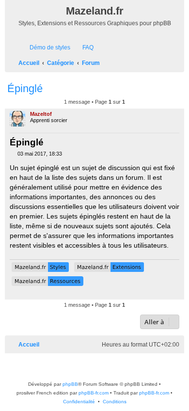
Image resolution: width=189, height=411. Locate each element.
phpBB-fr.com (94, 392)
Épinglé (25, 88)
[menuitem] (45, 47)
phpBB (70, 384)
